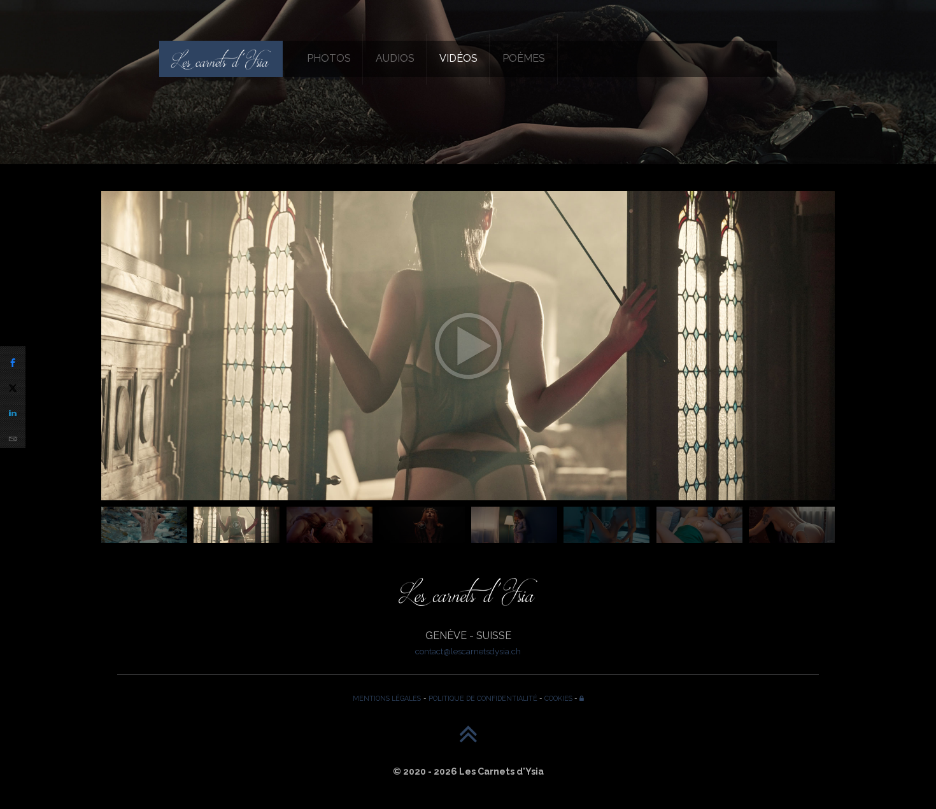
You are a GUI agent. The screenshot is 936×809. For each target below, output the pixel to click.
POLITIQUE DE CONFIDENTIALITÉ (483, 698)
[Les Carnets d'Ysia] (221, 58)
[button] (819, 367)
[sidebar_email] (12, 435)
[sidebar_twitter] (12, 384)
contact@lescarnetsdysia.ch (468, 651)
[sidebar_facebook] (12, 359)
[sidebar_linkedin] (12, 410)
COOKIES (558, 698)
